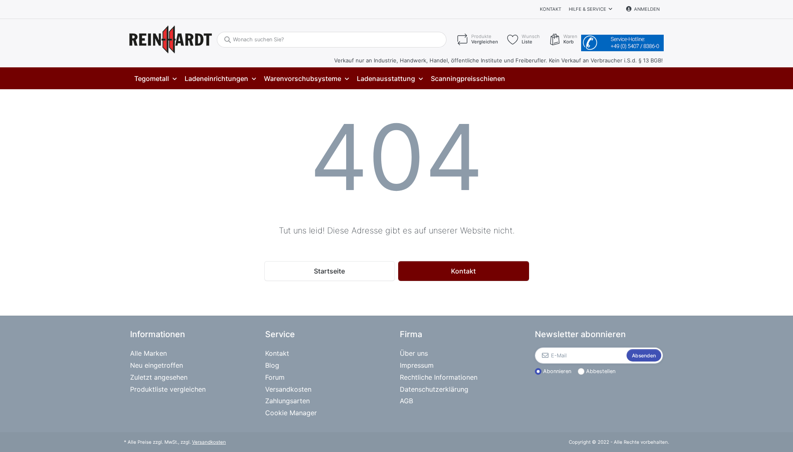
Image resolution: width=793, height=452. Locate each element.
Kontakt (550, 9)
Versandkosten (209, 442)
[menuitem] (155, 78)
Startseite (329, 271)
